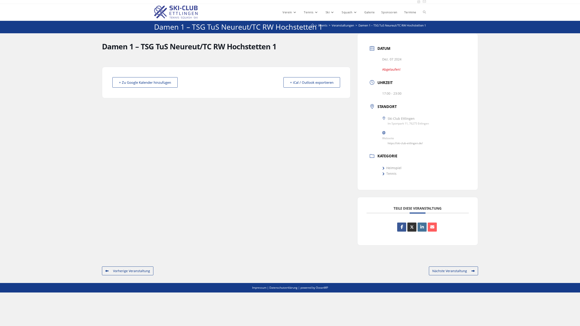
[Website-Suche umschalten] (424, 12)
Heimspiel (393, 168)
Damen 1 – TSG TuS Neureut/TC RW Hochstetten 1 (392, 25)
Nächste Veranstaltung (449, 271)
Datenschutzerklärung (283, 288)
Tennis (391, 173)
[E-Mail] (432, 227)
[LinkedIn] (422, 227)
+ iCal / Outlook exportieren (312, 82)
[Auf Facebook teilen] (401, 227)
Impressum (259, 288)
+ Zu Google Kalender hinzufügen (145, 82)
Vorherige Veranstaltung (131, 271)
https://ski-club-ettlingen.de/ (405, 143)
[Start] (312, 25)
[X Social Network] (411, 227)
